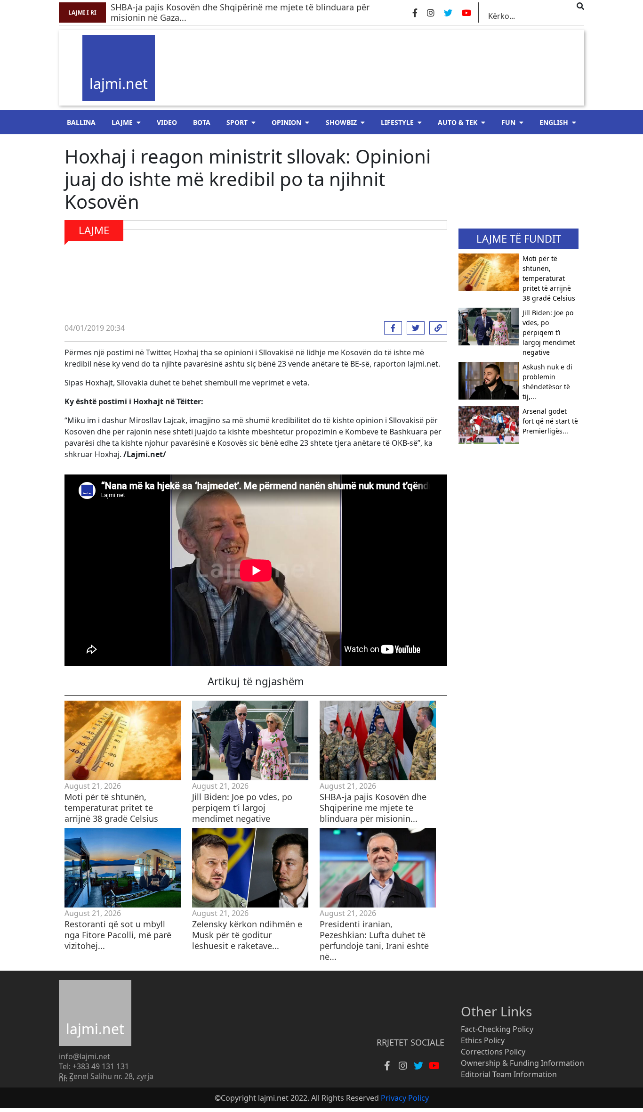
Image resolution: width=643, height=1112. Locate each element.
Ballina (81, 122)
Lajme (122, 122)
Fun (508, 122)
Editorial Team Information (509, 1074)
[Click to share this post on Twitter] (413, 328)
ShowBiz (341, 122)
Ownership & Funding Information (522, 1063)
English (553, 122)
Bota (201, 122)
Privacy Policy (405, 1098)
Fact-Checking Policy (497, 1029)
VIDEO (167, 122)
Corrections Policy (493, 1052)
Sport (237, 122)
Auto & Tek (457, 122)
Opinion (286, 122)
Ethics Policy (483, 1040)
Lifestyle (397, 122)
